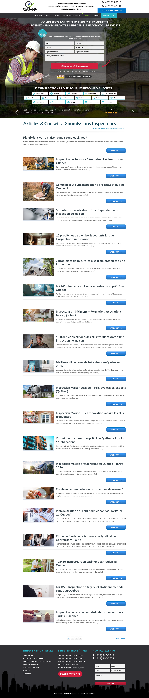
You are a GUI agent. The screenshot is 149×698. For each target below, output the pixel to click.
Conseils (87, 15)
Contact (26, 670)
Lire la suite (116, 150)
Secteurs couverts (31, 664)
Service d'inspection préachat (70, 655)
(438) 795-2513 (104, 655)
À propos (96, 15)
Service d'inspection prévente (71, 658)
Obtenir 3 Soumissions (111, 10)
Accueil (95, 128)
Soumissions (38, 15)
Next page (120, 638)
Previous (16, 112)
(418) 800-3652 (104, 658)
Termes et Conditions (89, 71)
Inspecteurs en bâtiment (71, 15)
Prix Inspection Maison (68, 664)
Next (133, 112)
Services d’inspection (52, 15)
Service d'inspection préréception (72, 661)
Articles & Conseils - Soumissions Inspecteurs (112, 128)
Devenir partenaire (109, 15)
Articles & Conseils (31, 667)
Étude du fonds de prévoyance (71, 667)
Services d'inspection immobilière (37, 661)
